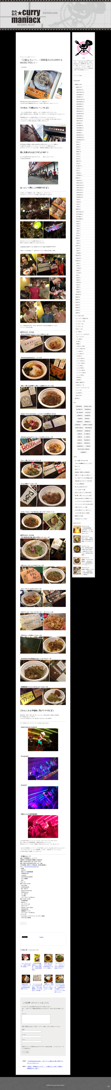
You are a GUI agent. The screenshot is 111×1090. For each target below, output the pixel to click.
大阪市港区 (78, 123)
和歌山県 (78, 255)
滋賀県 (77, 238)
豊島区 (77, 289)
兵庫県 (77, 209)
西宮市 (77, 223)
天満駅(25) (79, 437)
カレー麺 (78, 331)
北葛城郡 (78, 253)
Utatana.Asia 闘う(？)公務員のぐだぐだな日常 (86, 498)
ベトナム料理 (79, 365)
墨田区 (77, 270)
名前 (23, 1029)
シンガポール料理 (80, 363)
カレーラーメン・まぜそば (81, 334)
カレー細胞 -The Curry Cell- (81, 460)
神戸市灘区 (78, 216)
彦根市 (77, 243)
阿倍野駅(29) (79, 430)
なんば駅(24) (87, 437)
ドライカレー (79, 326)
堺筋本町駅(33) (88, 427)
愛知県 (77, 297)
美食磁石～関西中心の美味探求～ (83, 472)
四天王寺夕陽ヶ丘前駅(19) (83, 449)
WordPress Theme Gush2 (55, 1087)
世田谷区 (78, 282)
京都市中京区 (79, 185)
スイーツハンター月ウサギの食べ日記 (84, 504)
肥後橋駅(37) (87, 421)
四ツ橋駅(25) (87, 433)
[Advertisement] (43, 43)
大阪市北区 (78, 89)
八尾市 (77, 168)
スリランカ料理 (79, 360)
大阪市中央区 (79, 92)
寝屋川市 (78, 161)
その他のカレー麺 (80, 346)
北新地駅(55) (87, 415)
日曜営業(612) (88, 409)
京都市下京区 (79, 187)
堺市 (77, 170)
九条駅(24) (79, 440)
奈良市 (77, 248)
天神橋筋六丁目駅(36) (87, 424)
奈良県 (77, 245)
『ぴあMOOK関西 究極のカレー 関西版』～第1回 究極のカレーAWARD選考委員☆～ (37, 966)
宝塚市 (77, 228)
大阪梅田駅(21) (80, 446)
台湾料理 (78, 379)
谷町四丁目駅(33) (79, 427)
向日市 (77, 204)
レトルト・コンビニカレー (81, 387)
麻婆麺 (77, 343)
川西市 (77, 230)
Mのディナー (78, 469)
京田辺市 (78, 201)
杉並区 (77, 284)
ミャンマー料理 (79, 375)
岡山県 (77, 305)
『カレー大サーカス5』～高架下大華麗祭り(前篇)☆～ (26, 965)
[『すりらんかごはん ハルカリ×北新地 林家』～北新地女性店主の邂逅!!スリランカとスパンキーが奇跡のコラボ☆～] (60, 975)
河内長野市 (78, 175)
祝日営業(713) (79, 409)
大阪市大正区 (79, 120)
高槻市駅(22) (87, 443)
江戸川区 (78, 272)
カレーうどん (79, 336)
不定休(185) (87, 412)
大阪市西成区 (79, 106)
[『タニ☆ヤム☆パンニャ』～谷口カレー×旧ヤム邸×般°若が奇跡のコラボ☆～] (60, 954)
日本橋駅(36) (77, 424)
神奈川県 (78, 294)
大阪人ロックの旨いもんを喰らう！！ (84, 475)
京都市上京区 (79, 182)
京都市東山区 (79, 197)
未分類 (76, 398)
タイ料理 (78, 356)
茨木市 (77, 149)
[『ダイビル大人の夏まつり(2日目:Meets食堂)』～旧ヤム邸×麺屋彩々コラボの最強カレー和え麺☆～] (37, 975)
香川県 (77, 310)
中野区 (77, 287)
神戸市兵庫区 (79, 214)
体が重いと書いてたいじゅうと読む (83, 495)
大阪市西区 (78, 96)
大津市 (77, 240)
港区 (77, 275)
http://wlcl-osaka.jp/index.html (31, 866)
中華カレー (78, 329)
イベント (23, 923)
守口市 (77, 156)
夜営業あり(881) (87, 406)
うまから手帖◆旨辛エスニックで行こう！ (85, 463)
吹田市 (77, 153)
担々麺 (77, 341)
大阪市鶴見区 (79, 130)
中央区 (77, 263)
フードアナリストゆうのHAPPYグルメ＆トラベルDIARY (88, 501)
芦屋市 (77, 226)
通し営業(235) (80, 412)
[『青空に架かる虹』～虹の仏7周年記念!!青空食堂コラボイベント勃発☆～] (48, 954)
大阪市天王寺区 (79, 99)
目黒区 (77, 280)
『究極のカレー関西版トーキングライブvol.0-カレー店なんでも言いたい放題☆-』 (48, 987)
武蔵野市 (78, 291)
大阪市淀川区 (79, 134)
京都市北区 (78, 180)
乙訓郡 (77, 206)
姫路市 (77, 235)
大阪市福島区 (79, 94)
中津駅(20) (88, 446)
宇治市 (77, 199)
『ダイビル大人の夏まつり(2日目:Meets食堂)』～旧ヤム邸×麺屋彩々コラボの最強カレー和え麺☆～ (37, 987)
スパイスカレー (79, 321)
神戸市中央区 (79, 211)
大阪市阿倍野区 (79, 101)
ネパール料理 (79, 353)
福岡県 (77, 312)
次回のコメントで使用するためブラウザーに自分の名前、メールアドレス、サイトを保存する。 (43, 1047)
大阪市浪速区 (79, 104)
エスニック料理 (79, 348)
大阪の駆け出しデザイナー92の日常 (83, 481)
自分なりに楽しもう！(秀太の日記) (83, 492)
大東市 (77, 163)
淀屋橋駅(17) (83, 452)
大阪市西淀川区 (79, 137)
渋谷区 (77, 265)
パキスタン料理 (79, 358)
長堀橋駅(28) (87, 430)
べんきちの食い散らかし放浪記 (82, 513)
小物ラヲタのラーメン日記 (81, 507)
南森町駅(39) (79, 421)
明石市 (77, 233)
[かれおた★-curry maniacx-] (55, 1)
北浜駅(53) (80, 418)
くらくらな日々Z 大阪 (80, 489)
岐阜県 (77, 299)
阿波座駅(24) (87, 440)
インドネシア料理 (80, 370)
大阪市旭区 (78, 132)
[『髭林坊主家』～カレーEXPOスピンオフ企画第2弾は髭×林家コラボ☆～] (26, 975)
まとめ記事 (78, 392)
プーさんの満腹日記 (79, 483)
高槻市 (77, 151)
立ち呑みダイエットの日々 (81, 518)
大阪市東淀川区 (79, 139)
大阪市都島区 (79, 125)
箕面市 (77, 146)
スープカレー (79, 323)
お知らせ (78, 395)
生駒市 (77, 250)
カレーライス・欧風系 (80, 318)
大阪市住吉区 (79, 111)
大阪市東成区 (79, 118)
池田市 (77, 144)
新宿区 (77, 277)
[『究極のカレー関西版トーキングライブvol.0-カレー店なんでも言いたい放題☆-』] (48, 975)
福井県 (77, 302)
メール (24, 1034)
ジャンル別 (77, 315)
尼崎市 (77, 221)
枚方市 (77, 158)
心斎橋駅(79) (79, 415)
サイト (23, 1039)
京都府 (77, 178)
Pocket (41, 937)
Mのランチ (77, 466)
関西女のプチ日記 (79, 516)
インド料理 (78, 351)
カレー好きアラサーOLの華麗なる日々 (84, 478)
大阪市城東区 (79, 127)
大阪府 (77, 87)
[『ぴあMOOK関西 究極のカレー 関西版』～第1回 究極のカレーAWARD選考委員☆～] (37, 954)
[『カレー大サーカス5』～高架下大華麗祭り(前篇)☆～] (26, 954)
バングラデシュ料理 (80, 372)
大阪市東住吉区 (79, 113)
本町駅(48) (87, 418)
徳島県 (77, 307)
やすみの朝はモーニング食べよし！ (83, 510)
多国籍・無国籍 (79, 382)
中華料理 (78, 377)
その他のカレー (79, 385)
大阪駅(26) (79, 433)
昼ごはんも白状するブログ (81, 486)
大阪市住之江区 (79, 108)
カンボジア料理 (79, 367)
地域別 (76, 84)
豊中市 (77, 142)
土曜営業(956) (79, 406)
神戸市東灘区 (79, 218)
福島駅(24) (79, 443)
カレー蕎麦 (78, 339)
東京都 (77, 260)
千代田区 (78, 268)
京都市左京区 (79, 192)
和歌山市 (78, 258)
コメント (24, 1013)
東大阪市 (78, 165)
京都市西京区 (79, 194)
